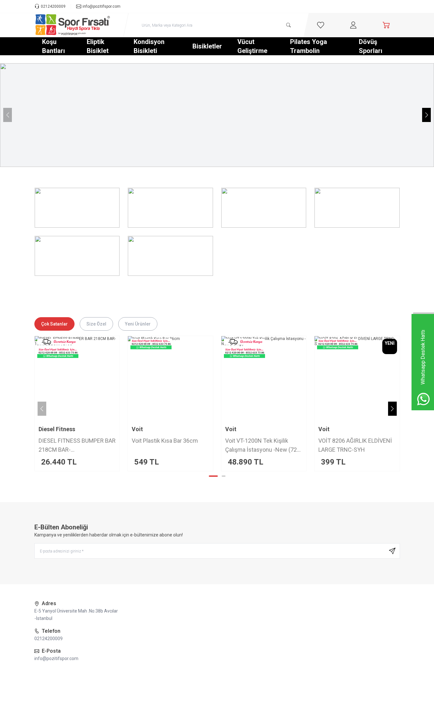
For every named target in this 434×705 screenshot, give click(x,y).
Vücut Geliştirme (252, 46)
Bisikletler (207, 46)
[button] (426, 115)
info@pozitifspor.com (56, 658)
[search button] (288, 25)
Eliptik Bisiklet (98, 46)
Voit (132, 429)
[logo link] (72, 25)
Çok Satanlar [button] (54, 323)
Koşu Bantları (53, 46)
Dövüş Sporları (370, 46)
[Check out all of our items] (77, 208)
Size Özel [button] (96, 323)
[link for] (217, 115)
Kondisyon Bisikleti (149, 46)
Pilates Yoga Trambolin (308, 46)
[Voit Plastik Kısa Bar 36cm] (165, 378)
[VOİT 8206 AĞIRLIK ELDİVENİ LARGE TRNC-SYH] (352, 378)
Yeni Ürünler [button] (138, 323)
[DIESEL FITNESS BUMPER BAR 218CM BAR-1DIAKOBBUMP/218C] (72, 378)
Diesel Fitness (52, 429)
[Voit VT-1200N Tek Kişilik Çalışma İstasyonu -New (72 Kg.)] (259, 378)
